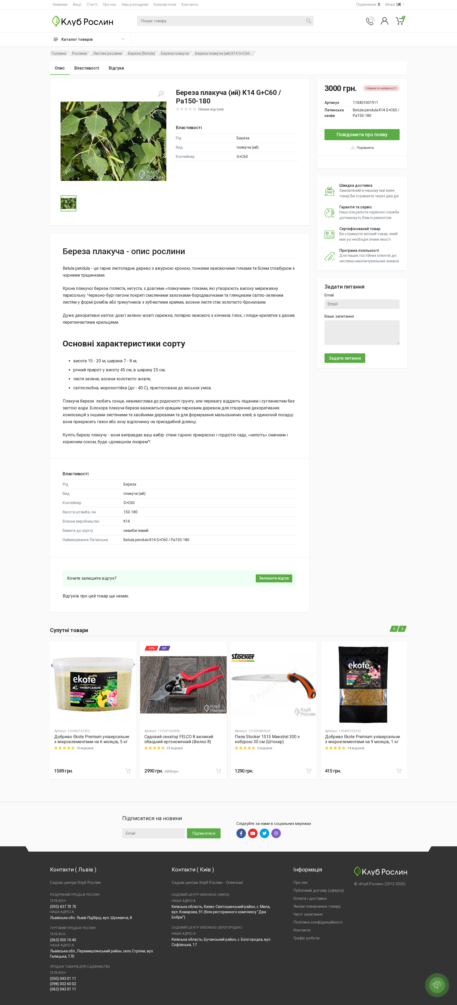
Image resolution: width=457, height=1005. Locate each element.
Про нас (109, 4)
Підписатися (203, 833)
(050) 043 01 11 (63, 978)
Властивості (86, 68)
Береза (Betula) (141, 53)
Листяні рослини (107, 53)
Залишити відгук (274, 578)
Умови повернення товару (317, 906)
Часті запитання (307, 914)
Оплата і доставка (310, 898)
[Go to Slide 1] (68, 203)
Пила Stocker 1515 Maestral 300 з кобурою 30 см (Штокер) (267, 739)
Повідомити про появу (362, 134)
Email (329, 295)
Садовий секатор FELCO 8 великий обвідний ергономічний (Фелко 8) (178, 739)
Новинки (60, 4)
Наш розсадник (135, 4)
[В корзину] (128, 771)
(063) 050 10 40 (63, 940)
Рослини (79, 53)
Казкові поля (165, 4)
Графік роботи (306, 938)
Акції (77, 4)
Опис (60, 68)
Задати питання (345, 358)
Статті (92, 4)
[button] (113, 141)
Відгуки (116, 68)
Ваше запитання (339, 316)
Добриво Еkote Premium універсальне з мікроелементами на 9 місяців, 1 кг (362, 739)
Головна (59, 53)
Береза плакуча (175, 53)
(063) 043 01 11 (63, 989)
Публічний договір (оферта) (318, 890)
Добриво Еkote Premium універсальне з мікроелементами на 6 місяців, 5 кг (91, 739)
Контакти (189, 4)
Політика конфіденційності (317, 922)
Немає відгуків (211, 109)
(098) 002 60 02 (63, 984)
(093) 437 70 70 (63, 906)
